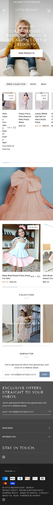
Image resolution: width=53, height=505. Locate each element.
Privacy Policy (10, 490)
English (9, 471)
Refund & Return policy (31, 490)
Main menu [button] (7, 428)
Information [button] (9, 436)
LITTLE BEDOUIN (12, 487)
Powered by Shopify (30, 495)
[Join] (48, 411)
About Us (7, 495)
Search (30, 487)
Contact (44, 493)
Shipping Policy (10, 493)
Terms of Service (29, 493)
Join (44, 374)
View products (27, 53)
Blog (16, 495)
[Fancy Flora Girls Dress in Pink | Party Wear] (26, 101)
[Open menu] (6, 10)
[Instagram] (3, 457)
